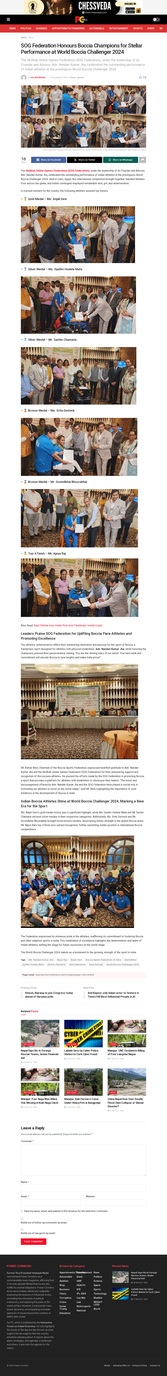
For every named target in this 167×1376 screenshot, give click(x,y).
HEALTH (81, 1285)
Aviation (64, 1281)
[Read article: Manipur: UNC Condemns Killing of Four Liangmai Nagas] (127, 1033)
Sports (138, 28)
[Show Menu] (8, 19)
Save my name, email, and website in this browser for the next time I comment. (66, 1211)
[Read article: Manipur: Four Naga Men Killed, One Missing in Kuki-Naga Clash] (40, 1082)
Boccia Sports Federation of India (103, 960)
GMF (79, 1281)
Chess (63, 1293)
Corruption (65, 1298)
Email (25, 1196)
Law (79, 1302)
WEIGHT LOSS (98, 1303)
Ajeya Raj (62, 960)
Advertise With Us (121, 1365)
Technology (100, 1293)
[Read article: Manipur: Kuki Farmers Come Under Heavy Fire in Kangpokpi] (83, 1082)
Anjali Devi (76, 960)
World (97, 1309)
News (12, 28)
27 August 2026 (73, 1059)
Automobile (96, 28)
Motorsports (84, 1306)
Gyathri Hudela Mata (33, 964)
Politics (26, 28)
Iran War (81, 1298)
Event (151, 28)
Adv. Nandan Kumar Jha (40, 960)
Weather (98, 1298)
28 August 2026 (29, 1062)
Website (90, 1196)
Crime (113, 1044)
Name (25, 1181)
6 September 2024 (58, 77)
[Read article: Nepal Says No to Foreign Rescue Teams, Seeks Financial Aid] (40, 1033)
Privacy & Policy (139, 1365)
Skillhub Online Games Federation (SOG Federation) (57, 170)
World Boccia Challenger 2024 (123, 964)
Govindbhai (130, 960)
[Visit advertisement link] (83, 7)
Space (97, 1285)
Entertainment (118, 28)
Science (98, 1281)
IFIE (79, 1289)
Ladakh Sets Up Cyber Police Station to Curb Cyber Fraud (145, 1292)
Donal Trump (63, 1307)
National (28, 1044)
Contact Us (155, 1365)
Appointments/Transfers (68, 28)
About (107, 1365)
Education (65, 1313)
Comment (27, 1141)
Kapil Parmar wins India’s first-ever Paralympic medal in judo (68, 625)
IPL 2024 (81, 1293)
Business (41, 28)
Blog (62, 1285)
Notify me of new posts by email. (38, 1233)
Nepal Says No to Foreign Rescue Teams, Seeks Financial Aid (39, 1054)
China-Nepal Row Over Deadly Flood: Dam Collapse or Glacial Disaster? (125, 1103)
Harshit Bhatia (38, 77)
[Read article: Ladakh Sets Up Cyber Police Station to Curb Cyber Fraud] (83, 1033)
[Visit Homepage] (81, 19)
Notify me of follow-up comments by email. (44, 1222)
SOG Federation (77, 964)
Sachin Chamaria (57, 964)
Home (23, 37)
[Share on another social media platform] (142, 160)
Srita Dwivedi (96, 964)
